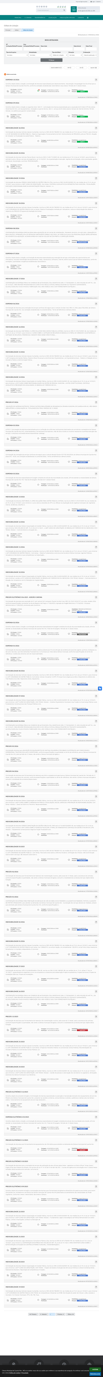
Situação (71, 52)
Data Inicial (77, 46)
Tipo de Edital (56, 52)
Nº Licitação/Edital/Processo (14, 45)
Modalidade (33, 52)
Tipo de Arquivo (11, 52)
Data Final (89, 46)
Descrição (44, 46)
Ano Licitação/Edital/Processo (31, 45)
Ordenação (86, 52)
